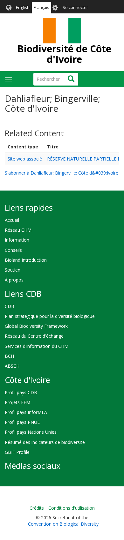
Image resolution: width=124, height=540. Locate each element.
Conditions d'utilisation (71, 508)
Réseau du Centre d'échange (34, 336)
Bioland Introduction (26, 260)
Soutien (12, 270)
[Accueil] (62, 30)
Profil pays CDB (21, 392)
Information (17, 240)
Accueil (12, 220)
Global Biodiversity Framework (36, 326)
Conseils (13, 250)
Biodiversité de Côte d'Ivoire (64, 54)
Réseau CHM (18, 230)
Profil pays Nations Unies (31, 432)
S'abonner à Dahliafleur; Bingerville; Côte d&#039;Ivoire (61, 173)
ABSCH (12, 366)
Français (41, 7)
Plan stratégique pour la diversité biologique (50, 316)
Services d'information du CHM (36, 346)
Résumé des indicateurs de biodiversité (45, 442)
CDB (9, 306)
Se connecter (75, 7)
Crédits (37, 508)
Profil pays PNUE (22, 422)
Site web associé (25, 159)
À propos (14, 280)
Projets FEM (17, 402)
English (23, 7)
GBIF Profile (17, 452)
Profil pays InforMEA (26, 412)
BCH (9, 356)
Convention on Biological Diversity (63, 524)
